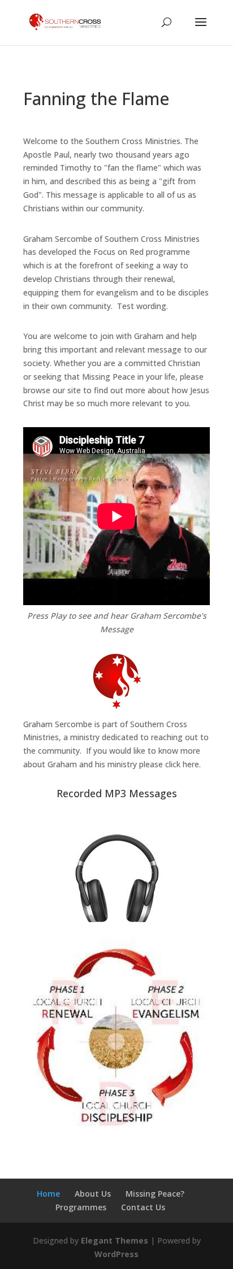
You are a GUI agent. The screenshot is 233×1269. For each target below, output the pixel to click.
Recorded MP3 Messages (117, 793)
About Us (93, 1193)
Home (48, 1193)
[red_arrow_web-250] (116, 1130)
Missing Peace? (155, 1193)
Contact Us (143, 1207)
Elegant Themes (114, 1240)
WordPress (116, 1254)
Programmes (80, 1207)
